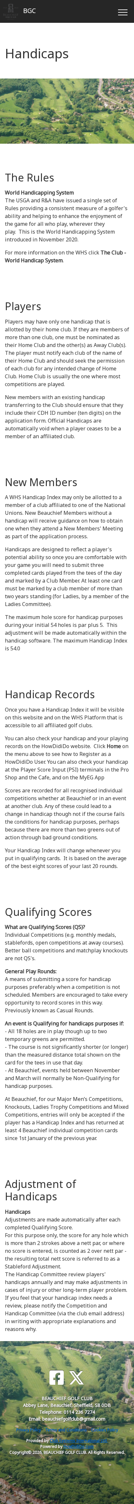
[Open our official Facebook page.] (56, 1378)
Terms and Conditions (66, 1430)
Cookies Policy (104, 1430)
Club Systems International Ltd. (79, 1440)
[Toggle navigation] (122, 11)
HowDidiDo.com (78, 1446)
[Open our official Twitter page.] (76, 1378)
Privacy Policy (28, 1430)
